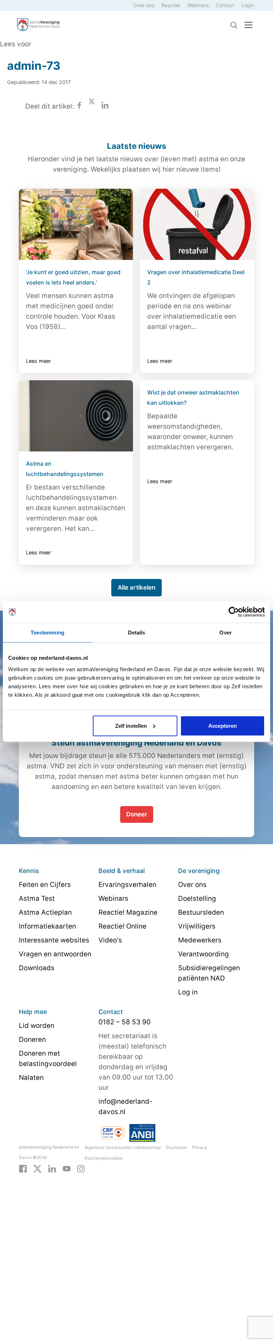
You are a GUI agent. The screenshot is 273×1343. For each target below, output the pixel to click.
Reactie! (170, 5)
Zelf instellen (131, 725)
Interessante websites (54, 940)
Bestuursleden (201, 912)
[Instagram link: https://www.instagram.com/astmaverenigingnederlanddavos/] (81, 1168)
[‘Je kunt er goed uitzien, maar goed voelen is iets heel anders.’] (76, 224)
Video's (110, 940)
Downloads (36, 968)
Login (247, 5)
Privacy (199, 1147)
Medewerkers (199, 940)
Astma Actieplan (45, 912)
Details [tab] (136, 632)
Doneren (32, 1039)
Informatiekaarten (47, 926)
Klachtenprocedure (104, 1158)
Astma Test (37, 898)
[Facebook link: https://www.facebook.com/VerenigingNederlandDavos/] (23, 1168)
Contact (225, 5)
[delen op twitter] (91, 106)
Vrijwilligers (196, 926)
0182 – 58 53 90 (124, 1022)
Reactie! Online (122, 926)
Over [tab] (225, 632)
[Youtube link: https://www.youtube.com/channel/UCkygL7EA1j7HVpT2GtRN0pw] (67, 1168)
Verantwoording (203, 954)
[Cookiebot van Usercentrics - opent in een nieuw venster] (234, 612)
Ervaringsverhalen (127, 884)
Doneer (136, 814)
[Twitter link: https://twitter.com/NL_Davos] (37, 1168)
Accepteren (222, 725)
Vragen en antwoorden (55, 954)
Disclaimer (176, 1147)
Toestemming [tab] (47, 632)
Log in (188, 992)
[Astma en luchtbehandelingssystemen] (76, 415)
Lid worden (36, 1025)
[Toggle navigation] (248, 25)
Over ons (143, 5)
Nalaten (31, 1077)
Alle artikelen (136, 587)
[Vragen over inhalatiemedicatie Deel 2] (197, 224)
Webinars (198, 5)
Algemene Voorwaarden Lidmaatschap (123, 1147)
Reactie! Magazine (127, 912)
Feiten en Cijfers (45, 884)
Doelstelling (197, 898)
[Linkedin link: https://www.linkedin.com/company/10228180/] (52, 1168)
